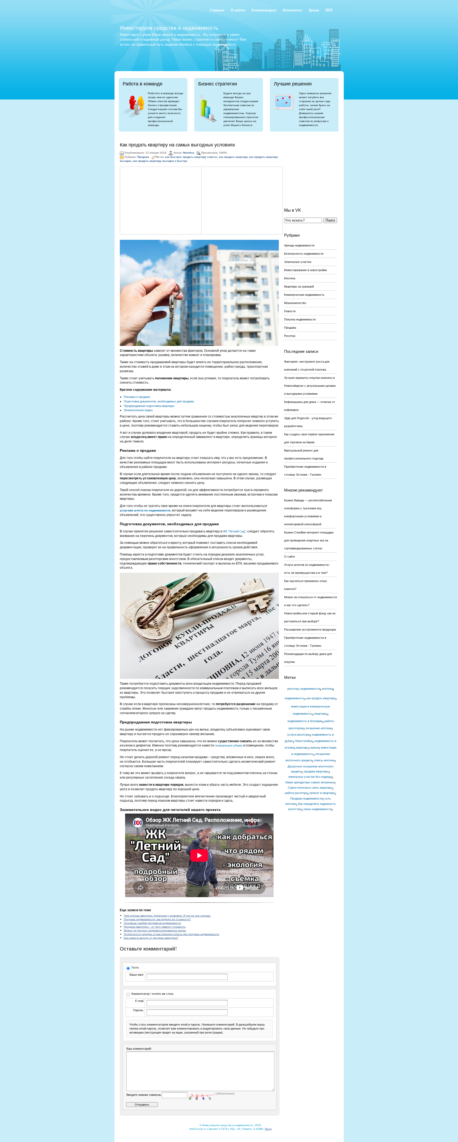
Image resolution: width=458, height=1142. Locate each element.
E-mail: (139, 1000)
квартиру (302, 747)
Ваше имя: (137, 974)
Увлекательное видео (138, 410)
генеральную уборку (229, 745)
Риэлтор (289, 335)
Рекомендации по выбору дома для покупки (308, 657)
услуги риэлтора (298, 734)
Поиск (330, 220)
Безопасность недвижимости (303, 253)
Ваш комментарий (138, 1048)
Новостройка (303, 740)
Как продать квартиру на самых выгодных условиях (177, 144)
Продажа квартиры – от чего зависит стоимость (155, 926)
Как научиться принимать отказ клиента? (305, 584)
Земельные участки (297, 261)
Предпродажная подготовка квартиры (149, 405)
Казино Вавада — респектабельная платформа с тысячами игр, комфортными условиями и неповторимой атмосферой (308, 512)
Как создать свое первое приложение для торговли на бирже (309, 438)
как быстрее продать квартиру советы (191, 157)
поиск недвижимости (317, 809)
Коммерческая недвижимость (304, 294)
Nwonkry (188, 152)
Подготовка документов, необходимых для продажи (159, 401)
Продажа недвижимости (306, 798)
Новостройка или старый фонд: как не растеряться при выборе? (310, 617)
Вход (268, 1128)
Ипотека (289, 278)
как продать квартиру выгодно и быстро (160, 160)
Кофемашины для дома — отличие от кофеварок (309, 405)
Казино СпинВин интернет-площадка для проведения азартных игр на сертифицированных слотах (308, 540)
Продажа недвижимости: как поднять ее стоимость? (157, 919)
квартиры (320, 713)
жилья (314, 747)
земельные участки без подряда (310, 776)
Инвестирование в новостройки (305, 270)
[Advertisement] (160, 200)
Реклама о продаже (137, 396)
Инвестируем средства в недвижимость (169, 28)
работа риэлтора (296, 792)
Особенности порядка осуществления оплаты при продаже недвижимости (171, 934)
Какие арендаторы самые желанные (309, 782)
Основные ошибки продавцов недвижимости (152, 923)
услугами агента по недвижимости (145, 510)
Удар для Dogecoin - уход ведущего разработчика (308, 422)
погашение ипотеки (318, 728)
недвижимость (294, 698)
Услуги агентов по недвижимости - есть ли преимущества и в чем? (307, 568)
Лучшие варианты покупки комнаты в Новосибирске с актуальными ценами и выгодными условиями (310, 385)
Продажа (143, 157)
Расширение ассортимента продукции (310, 629)
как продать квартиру (233, 157)
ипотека (327, 688)
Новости (290, 311)
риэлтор (292, 688)
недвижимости (310, 688)
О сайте (289, 556)
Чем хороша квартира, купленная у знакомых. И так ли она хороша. (167, 915)
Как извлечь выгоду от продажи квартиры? (151, 937)
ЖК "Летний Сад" (234, 531)
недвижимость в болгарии (304, 721)
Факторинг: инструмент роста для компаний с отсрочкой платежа (306, 365)
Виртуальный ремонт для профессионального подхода (303, 454)
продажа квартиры (316, 771)
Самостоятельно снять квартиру (310, 787)
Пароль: (138, 1010)
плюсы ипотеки (324, 760)
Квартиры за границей (299, 286)
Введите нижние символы (143, 1094)
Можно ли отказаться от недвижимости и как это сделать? (310, 601)
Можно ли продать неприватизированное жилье (155, 930)
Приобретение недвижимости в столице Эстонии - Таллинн (305, 470)
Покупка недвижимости (300, 319)
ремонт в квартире (322, 792)
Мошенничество (295, 303)
